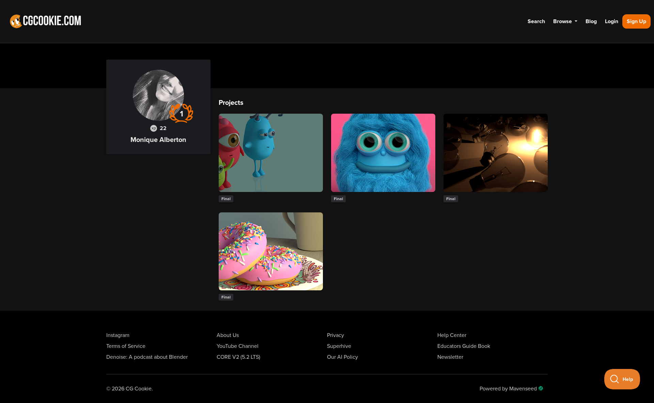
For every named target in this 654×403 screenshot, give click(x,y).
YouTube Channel (238, 346)
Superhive (339, 346)
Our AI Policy (342, 357)
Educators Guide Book (463, 346)
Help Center (451, 335)
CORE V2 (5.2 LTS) (238, 357)
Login (611, 21)
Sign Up (636, 21)
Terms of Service (125, 346)
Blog (591, 21)
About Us (228, 335)
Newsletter (450, 357)
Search (536, 21)
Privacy (335, 335)
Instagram (117, 335)
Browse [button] (563, 21)
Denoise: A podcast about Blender (147, 357)
